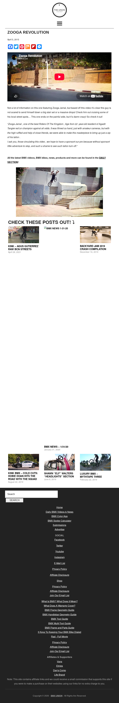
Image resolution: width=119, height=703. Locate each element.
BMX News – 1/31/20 (56, 446)
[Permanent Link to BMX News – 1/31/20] (59, 335)
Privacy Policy (59, 569)
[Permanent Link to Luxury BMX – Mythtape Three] (95, 462)
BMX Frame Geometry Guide (59, 610)
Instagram (59, 557)
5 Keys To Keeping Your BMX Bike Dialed (59, 632)
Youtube (59, 551)
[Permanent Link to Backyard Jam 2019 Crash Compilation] (95, 234)
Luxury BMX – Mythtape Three (91, 475)
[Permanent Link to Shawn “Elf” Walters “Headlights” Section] (59, 462)
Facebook (59, 539)
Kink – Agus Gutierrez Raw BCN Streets (23, 247)
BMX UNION (59, 10)
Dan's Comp (59, 670)
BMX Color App (60, 516)
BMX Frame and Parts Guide (59, 627)
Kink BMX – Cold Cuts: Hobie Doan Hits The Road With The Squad (23, 476)
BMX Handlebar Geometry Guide (59, 614)
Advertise (59, 529)
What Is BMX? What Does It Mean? (60, 601)
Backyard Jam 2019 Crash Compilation (93, 247)
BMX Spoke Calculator (59, 520)
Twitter (59, 545)
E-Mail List (59, 563)
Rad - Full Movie (59, 636)
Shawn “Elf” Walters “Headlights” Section (59, 475)
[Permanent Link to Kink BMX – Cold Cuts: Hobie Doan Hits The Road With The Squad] (23, 462)
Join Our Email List (59, 595)
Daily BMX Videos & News (59, 511)
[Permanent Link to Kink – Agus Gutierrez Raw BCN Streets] (23, 234)
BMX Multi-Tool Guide (59, 623)
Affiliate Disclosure (59, 575)
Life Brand (59, 674)
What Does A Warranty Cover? (59, 605)
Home (59, 507)
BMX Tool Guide (59, 618)
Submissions (59, 525)
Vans (59, 661)
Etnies (59, 665)
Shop (59, 580)
